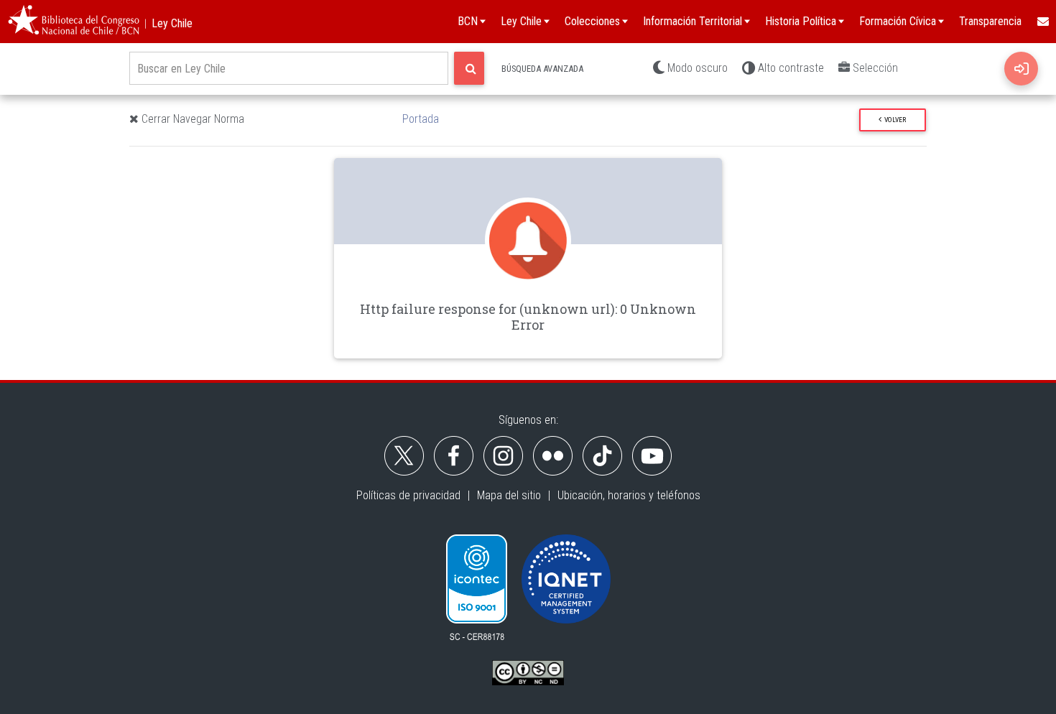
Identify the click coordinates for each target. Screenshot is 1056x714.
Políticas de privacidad (408, 495)
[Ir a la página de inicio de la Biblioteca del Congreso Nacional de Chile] (73, 21)
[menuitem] (1042, 21)
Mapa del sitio (509, 495)
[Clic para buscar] (469, 68)
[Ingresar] (1021, 68)
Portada (420, 119)
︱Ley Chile (166, 23)
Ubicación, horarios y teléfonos (628, 495)
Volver (893, 120)
